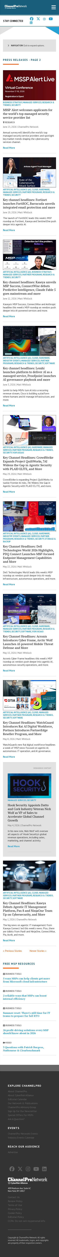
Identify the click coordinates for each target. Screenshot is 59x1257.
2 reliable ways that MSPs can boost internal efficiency (25, 997)
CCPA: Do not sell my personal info (26, 1220)
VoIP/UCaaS (18, 452)
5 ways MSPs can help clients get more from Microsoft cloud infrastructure (26, 980)
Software (50, 363)
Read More (9, 147)
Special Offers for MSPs (20, 1115)
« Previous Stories (12, 950)
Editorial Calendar (17, 1099)
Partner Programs (32, 192)
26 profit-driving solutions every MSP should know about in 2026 (26, 1031)
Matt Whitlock (25, 212)
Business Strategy (12, 102)
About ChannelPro (17, 1091)
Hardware (44, 189)
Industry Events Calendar (21, 1137)
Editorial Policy (16, 1217)
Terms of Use (15, 1205)
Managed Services (32, 102)
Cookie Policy (15, 1213)
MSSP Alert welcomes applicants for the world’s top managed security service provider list (27, 113)
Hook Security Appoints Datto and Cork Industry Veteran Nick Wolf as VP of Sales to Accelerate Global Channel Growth (29, 812)
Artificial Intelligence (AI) (17, 189)
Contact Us (14, 1197)
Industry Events (11, 360)
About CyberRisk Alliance (21, 1095)
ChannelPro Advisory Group (22, 1107)
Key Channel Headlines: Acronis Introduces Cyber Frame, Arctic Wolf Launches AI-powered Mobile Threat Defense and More (28, 642)
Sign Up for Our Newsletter (22, 1111)
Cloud (35, 189)
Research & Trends (24, 363)
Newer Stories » (38, 950)
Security (16, 105)
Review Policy (15, 1201)
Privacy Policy (15, 1209)
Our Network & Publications (23, 1103)
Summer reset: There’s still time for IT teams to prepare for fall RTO (26, 1014)
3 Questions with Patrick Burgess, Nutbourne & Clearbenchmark (23, 1048)
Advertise (13, 1152)
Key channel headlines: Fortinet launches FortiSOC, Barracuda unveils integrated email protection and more (29, 203)
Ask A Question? (16, 1119)
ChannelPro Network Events (23, 1133)
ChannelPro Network (28, 126)
